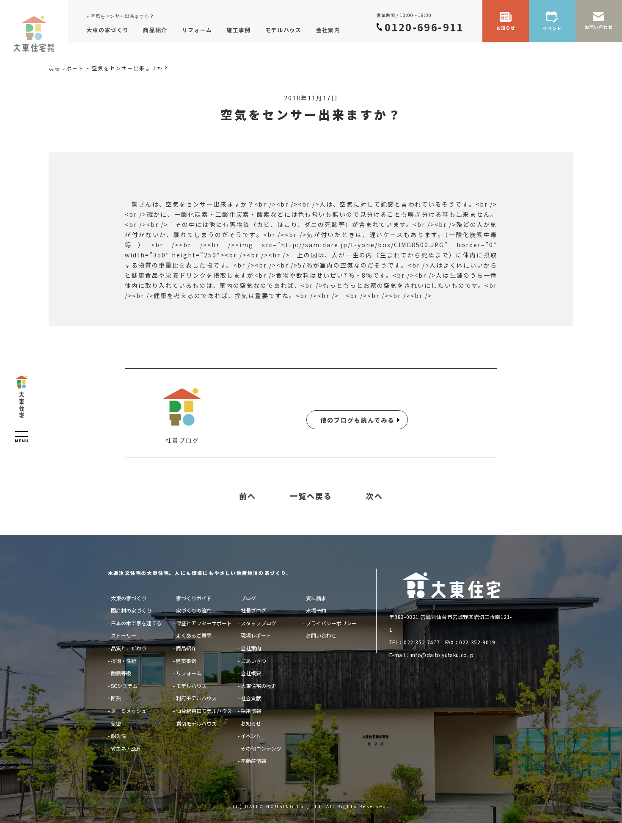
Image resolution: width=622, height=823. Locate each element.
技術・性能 (123, 660)
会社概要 (251, 673)
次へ (374, 496)
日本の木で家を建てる (136, 623)
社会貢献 (251, 697)
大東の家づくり (128, 598)
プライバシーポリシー (331, 623)
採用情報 (251, 710)
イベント (251, 735)
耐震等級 (121, 673)
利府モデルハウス (196, 697)
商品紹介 (186, 648)
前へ (247, 496)
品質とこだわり (128, 648)
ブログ (248, 598)
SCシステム (124, 685)
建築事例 (186, 660)
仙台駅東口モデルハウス (204, 710)
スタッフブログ (258, 623)
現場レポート (256, 635)
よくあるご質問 (194, 635)
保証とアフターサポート (204, 623)
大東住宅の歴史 (258, 685)
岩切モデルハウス (196, 723)
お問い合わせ (321, 635)
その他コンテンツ (261, 748)
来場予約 (316, 610)
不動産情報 (253, 760)
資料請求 (316, 598)
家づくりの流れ (194, 610)
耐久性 (118, 735)
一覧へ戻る (311, 496)
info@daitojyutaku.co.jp (442, 654)
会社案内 (251, 648)
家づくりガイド (194, 598)
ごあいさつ (253, 660)
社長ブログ (253, 610)
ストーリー (123, 635)
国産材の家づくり (131, 610)
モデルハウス (191, 685)
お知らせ (251, 723)
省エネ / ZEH (125, 748)
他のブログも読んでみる (357, 420)
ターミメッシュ (128, 710)
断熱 (116, 697)
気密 (116, 723)
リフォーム (188, 673)
